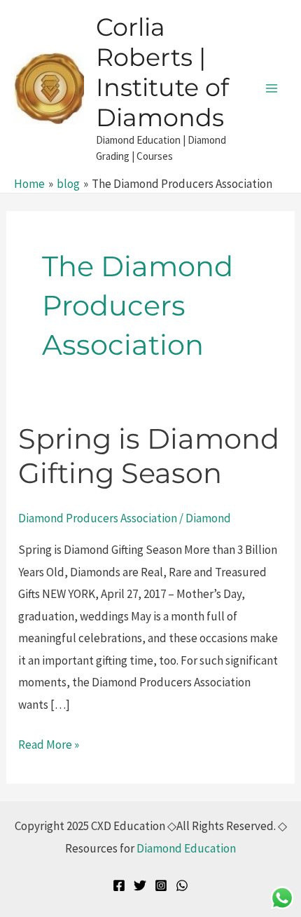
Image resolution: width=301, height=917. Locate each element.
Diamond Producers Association (97, 518)
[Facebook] (119, 885)
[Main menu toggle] (271, 88)
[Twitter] (140, 885)
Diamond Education (186, 848)
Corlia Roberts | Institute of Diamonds (162, 72)
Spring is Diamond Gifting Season (148, 455)
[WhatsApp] (182, 885)
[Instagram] (161, 885)
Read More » (48, 743)
